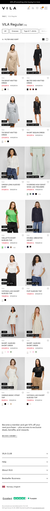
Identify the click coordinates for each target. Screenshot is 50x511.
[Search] (33, 8)
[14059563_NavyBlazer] (8, 247)
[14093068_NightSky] (27, 247)
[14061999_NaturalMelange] (2, 89)
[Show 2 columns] (43, 39)
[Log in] (28, 8)
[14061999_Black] (5, 89)
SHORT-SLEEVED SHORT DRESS (8, 344)
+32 (14, 247)
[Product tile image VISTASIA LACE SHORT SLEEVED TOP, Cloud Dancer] (12, 269)
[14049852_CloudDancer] (2, 300)
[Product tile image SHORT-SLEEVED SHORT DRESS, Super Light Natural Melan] (37, 321)
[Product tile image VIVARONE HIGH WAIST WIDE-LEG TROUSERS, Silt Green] (37, 162)
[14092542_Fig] (33, 89)
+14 (39, 194)
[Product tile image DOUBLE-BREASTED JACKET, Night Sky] (37, 216)
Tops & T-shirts (30, 31)
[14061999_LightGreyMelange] (8, 89)
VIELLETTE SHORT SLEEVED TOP (9, 239)
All (5, 31)
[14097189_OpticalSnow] (8, 404)
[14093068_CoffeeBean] (30, 247)
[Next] (2, 61)
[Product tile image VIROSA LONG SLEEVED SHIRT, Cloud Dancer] (12, 162)
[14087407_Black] (36, 194)
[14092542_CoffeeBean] (36, 89)
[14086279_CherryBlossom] (8, 352)
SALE (4, 16)
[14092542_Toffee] (30, 89)
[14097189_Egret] (2, 404)
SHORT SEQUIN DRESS (35, 132)
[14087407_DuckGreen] (30, 194)
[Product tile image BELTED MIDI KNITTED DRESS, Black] (37, 59)
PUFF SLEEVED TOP (34, 291)
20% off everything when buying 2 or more (25, 2)
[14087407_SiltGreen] (27, 194)
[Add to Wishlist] (22, 78)
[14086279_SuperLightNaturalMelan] (5, 352)
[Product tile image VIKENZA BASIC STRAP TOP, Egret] (12, 373)
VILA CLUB (7, 453)
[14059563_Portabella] (10, 247)
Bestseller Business (11, 478)
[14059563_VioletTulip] (5, 247)
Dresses (15, 31)
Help (4, 462)
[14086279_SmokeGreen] (10, 352)
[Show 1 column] (47, 39)
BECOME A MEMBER (9, 436)
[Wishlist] (37, 8)
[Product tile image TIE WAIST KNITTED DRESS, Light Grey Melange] (12, 111)
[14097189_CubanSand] (10, 404)
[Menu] (46, 8)
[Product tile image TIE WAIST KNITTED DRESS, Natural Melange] (12, 59)
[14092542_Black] (27, 89)
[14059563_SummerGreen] (2, 247)
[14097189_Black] (5, 404)
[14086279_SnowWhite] (2, 352)
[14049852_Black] (5, 300)
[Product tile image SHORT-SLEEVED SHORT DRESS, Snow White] (12, 321)
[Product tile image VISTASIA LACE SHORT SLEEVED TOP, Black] (37, 373)
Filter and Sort (12, 39)
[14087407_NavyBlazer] (33, 194)
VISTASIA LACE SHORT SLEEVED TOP (10, 292)
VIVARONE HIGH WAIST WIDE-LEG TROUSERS (36, 186)
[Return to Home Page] (9, 8)
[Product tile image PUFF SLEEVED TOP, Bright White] (37, 269)
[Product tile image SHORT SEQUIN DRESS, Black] (37, 111)
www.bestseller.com (38, 508)
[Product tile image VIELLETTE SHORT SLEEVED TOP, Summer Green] (12, 216)
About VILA (7, 470)
